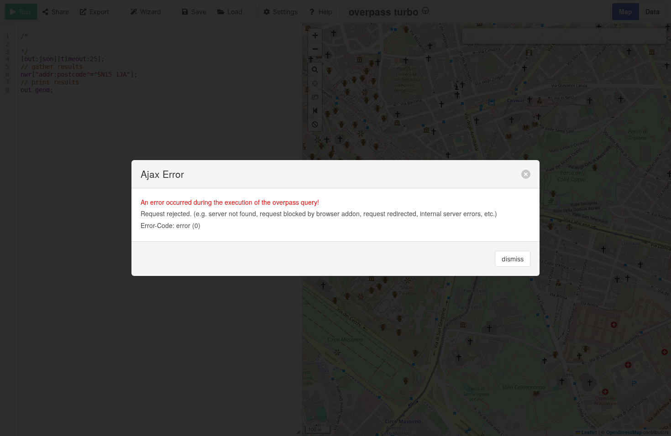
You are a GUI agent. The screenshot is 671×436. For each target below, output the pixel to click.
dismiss (513, 259)
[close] (525, 174)
